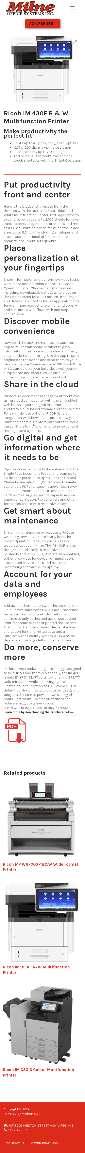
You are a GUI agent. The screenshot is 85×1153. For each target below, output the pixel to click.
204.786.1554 (42, 23)
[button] (74, 42)
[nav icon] (72, 8)
